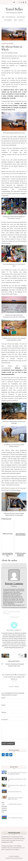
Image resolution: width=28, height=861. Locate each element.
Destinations (21, 17)
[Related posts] (20, 565)
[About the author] (7, 565)
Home (3, 17)
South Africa (6, 613)
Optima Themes (18, 858)
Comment (4, 719)
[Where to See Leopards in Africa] (4, 656)
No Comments (14, 617)
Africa (4, 611)
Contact (20, 20)
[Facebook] (3, 754)
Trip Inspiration (10, 17)
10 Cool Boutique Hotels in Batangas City (15, 804)
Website (3, 712)
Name (3, 698)
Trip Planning (8, 20)
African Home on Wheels (13, 611)
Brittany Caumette (13, 53)
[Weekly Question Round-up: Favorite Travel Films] (23, 656)
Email (3, 705)
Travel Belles (14, 9)
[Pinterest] (10, 754)
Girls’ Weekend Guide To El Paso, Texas (14, 791)
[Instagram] (7, 754)
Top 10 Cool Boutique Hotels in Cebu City (15, 817)
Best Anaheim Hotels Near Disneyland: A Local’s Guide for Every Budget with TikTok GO (14, 677)
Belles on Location (7, 43)
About (15, 20)
